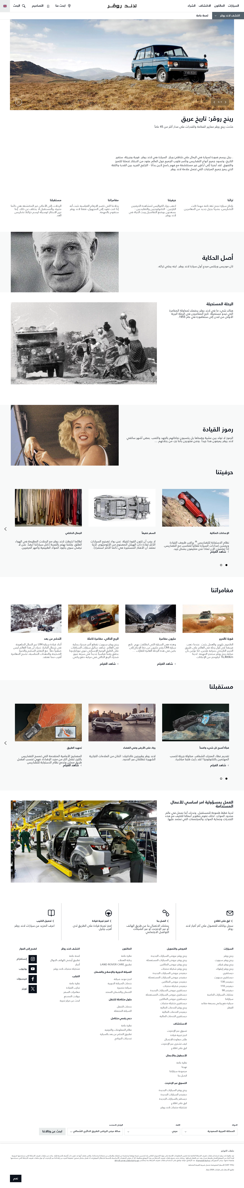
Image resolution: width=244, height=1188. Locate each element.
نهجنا (184, 1067)
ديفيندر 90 (227, 990)
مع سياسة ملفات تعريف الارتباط (127, 1160)
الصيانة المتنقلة (123, 1011)
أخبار (77, 964)
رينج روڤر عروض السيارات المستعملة (166, 960)
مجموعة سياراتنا (178, 1071)
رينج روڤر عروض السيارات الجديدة (169, 956)
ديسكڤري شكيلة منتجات (174, 1003)
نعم (15, 1178)
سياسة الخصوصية (203, 1160)
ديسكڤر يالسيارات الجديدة (173, 1098)
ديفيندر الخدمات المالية (174, 1012)
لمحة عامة (74, 956)
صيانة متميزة (124, 987)
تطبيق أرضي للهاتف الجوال (65, 960)
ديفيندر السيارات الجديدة (174, 1094)
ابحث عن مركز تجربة (70, 1000)
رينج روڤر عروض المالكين (173, 964)
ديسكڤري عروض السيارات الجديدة (168, 990)
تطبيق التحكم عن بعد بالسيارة (116, 1034)
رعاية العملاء (125, 960)
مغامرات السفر (72, 992)
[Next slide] (214, 102)
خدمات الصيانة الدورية (120, 983)
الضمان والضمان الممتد (118, 992)
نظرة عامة (181, 1062)
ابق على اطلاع (179, 1048)
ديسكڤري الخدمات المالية (173, 1016)
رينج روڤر (228, 956)
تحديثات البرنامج (123, 1038)
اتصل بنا (182, 1075)
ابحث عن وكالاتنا (52, 1131)
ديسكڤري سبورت (223, 977)
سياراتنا (229, 999)
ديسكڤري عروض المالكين (173, 999)
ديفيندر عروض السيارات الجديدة (170, 973)
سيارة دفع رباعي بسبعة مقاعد (217, 1003)
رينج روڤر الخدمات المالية (173, 1007)
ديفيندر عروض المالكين (174, 981)
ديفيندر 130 (226, 981)
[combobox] (209, 1131)
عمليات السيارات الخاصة (220, 994)
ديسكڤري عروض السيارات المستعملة (166, 994)
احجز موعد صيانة (123, 979)
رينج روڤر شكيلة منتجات (174, 968)
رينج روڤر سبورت (224, 960)
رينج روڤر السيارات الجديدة (173, 1090)
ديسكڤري (228, 973)
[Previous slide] (225, 102)
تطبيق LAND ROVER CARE (116, 964)
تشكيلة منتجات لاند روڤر (174, 1107)
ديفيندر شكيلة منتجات (175, 986)
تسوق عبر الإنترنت (177, 1030)
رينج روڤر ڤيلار (225, 964)
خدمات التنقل (124, 1006)
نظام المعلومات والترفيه (118, 1029)
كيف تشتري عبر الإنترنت (174, 1043)
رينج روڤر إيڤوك (224, 968)
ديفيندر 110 (226, 986)
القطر (230, 1007)
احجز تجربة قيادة (178, 1035)
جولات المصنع (72, 996)
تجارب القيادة (73, 987)
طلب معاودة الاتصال (175, 1039)
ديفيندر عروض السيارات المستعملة (167, 977)
